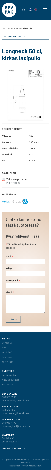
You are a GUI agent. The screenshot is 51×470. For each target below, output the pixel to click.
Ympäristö (7, 352)
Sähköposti (12, 280)
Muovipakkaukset (10, 379)
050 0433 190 (9, 422)
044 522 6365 (9, 410)
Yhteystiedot (8, 361)
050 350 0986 (9, 397)
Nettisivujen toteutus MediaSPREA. (25, 465)
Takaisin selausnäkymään (19, 28)
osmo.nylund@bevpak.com (15, 400)
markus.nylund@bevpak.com (16, 426)
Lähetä (13, 319)
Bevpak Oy (7, 342)
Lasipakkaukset (9, 375)
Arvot (4, 347)
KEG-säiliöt (7, 384)
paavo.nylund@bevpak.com (16, 413)
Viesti (9, 292)
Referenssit (7, 356)
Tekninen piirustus (16, 179)
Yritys (9, 268)
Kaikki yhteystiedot (11, 448)
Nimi (8, 256)
